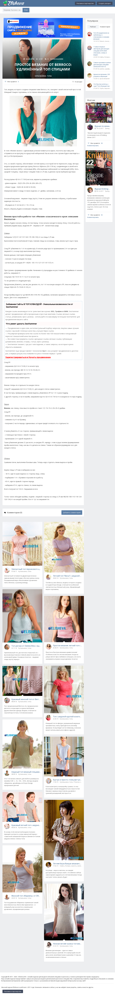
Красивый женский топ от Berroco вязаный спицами (26, 699)
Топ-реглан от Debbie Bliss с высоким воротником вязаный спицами (26, 646)
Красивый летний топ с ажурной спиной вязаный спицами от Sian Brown (26, 825)
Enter (26, 10)
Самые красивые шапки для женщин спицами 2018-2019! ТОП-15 (102, 65)
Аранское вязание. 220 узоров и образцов (101, 75)
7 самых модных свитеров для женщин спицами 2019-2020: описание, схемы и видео (101, 51)
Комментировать (93, 146)
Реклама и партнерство (85, 3)
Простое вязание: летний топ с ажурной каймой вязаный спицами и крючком (67, 645)
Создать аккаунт (105, 3)
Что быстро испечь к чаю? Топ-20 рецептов (101, 85)
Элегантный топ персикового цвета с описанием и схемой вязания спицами (26, 569)
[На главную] (13, 3)
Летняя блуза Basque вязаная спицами (67, 863)
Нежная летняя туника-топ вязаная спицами (67, 944)
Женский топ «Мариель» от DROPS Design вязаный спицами (26, 896)
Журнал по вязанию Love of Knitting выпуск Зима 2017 (103, 126)
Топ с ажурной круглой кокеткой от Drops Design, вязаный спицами (67, 716)
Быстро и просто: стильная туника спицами (67, 780)
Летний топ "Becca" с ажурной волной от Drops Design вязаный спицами (67, 576)
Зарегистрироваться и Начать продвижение (28, 357)
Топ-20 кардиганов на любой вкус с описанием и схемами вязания (101, 36)
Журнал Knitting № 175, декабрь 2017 (103, 189)
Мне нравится (13, 82)
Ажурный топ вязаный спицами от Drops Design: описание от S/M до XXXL (26, 772)
